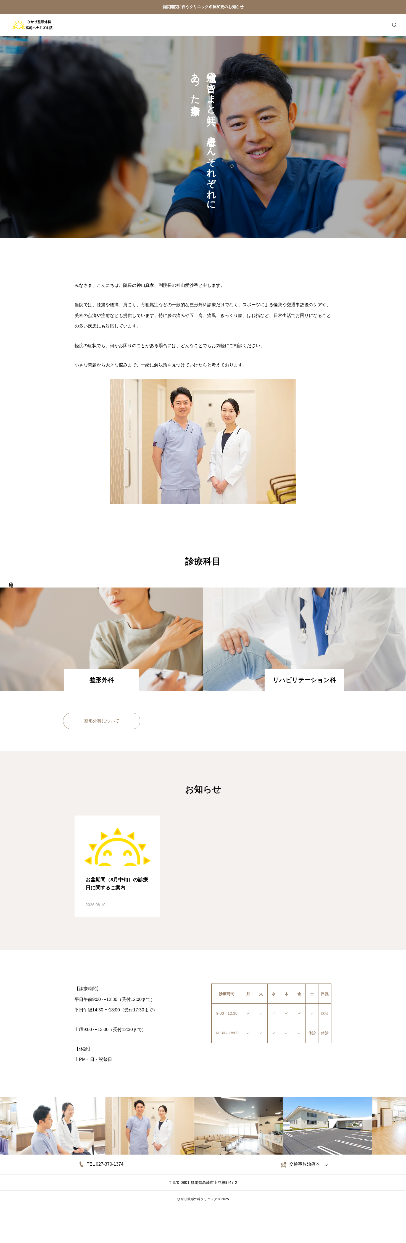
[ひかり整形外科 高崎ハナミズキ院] (32, 25)
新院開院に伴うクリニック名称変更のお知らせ (203, 6)
